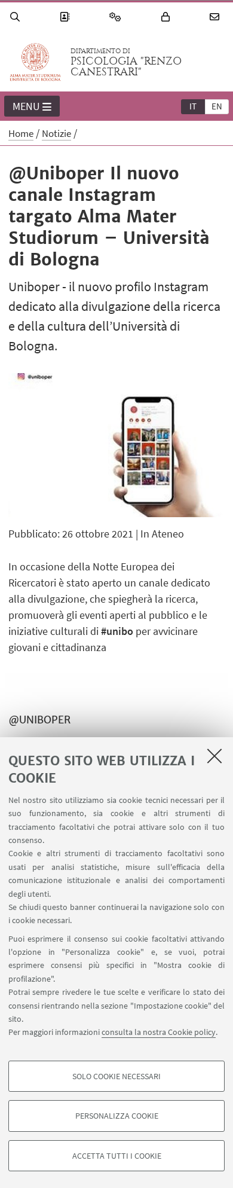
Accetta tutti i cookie (116, 1155)
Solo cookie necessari (116, 1076)
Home (20, 133)
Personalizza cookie (116, 1115)
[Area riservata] (167, 17)
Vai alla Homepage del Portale (35, 62)
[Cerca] (16, 17)
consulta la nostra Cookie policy (159, 1032)
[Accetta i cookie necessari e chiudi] (214, 755)
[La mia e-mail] (216, 17)
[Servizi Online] (117, 17)
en (216, 106)
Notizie (56, 133)
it (193, 106)
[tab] (193, 105)
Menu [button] (26, 106)
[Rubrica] (66, 17)
